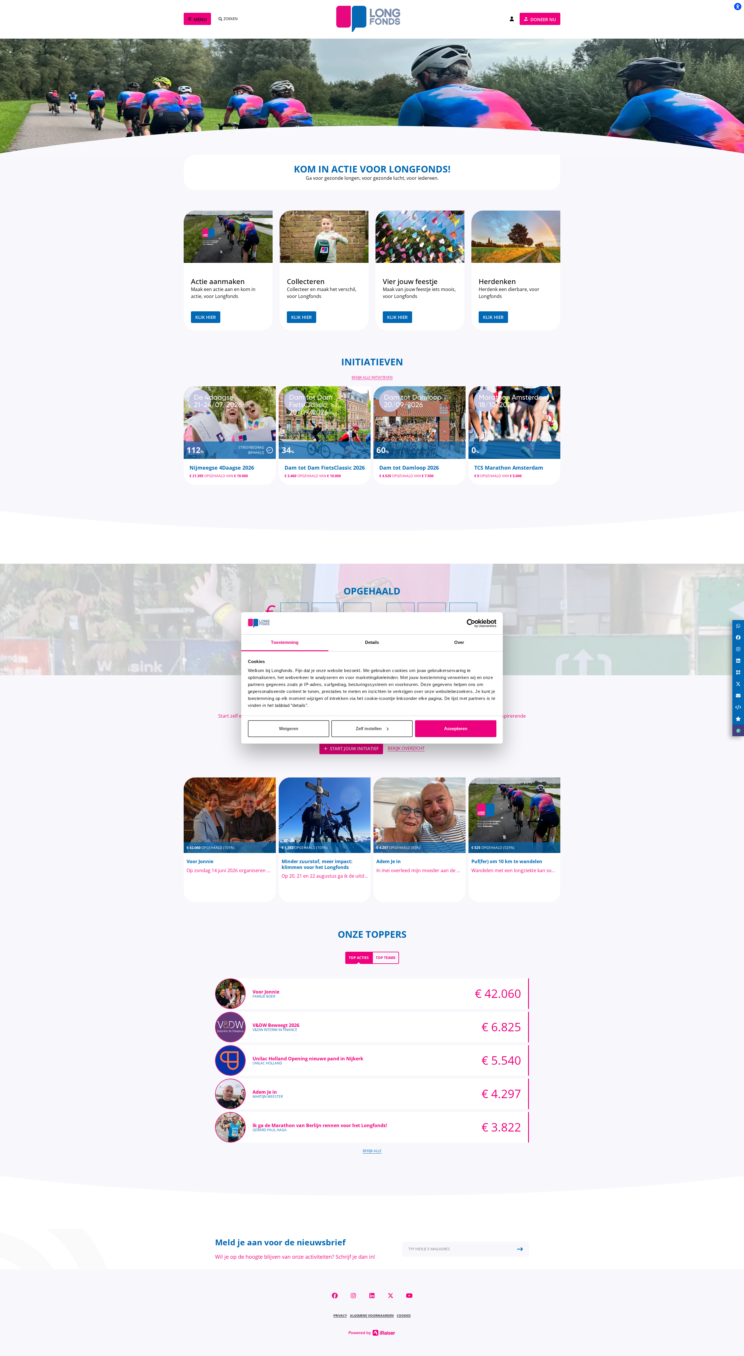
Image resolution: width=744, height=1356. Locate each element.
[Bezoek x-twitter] (390, 1295)
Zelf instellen (369, 728)
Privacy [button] (340, 1315)
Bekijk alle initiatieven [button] (372, 377)
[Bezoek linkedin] (372, 1295)
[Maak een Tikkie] (738, 730)
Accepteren (455, 728)
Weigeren (288, 728)
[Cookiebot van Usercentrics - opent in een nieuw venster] (471, 623)
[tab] (358, 958)
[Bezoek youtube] (409, 1295)
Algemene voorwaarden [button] (372, 1315)
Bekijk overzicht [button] (406, 748)
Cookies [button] (404, 1315)
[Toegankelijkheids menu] (737, 6)
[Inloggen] (512, 19)
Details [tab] (372, 642)
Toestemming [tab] (284, 642)
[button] (465, 1249)
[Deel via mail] (738, 695)
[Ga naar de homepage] (371, 19)
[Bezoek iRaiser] (372, 1332)
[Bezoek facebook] (335, 1295)
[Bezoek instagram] (353, 1295)
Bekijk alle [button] (372, 1150)
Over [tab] (459, 642)
